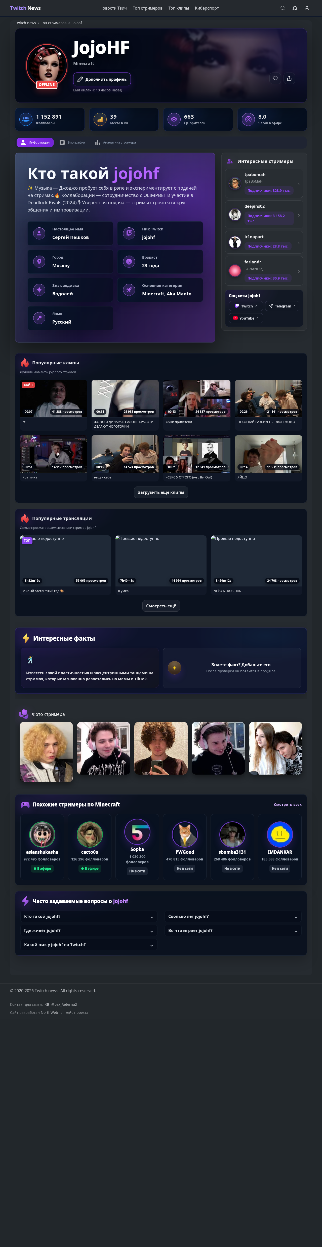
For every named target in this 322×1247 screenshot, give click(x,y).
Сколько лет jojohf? (188, 916)
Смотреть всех (288, 804)
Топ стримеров (148, 8)
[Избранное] (295, 8)
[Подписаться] (275, 78)
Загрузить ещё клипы (161, 492)
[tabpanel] (115, 248)
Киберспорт (207, 8)
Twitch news (25, 22)
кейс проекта (76, 1012)
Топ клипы (179, 8)
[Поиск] (283, 8)
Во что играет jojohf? (190, 930)
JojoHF (101, 47)
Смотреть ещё (161, 606)
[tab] (35, 142)
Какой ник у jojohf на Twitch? (55, 944)
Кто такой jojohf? (42, 916)
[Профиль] (307, 8)
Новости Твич (113, 8)
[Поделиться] (289, 78)
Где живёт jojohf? (42, 930)
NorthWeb (49, 1012)
